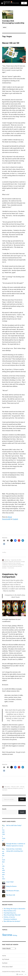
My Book (4, 963)
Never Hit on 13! (10, 43)
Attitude (11, 561)
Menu (4, 27)
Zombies (4, 567)
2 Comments (11, 567)
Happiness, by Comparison (9, 575)
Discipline (4, 563)
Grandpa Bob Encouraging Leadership (13, 22)
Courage (23, 561)
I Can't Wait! (10, 882)
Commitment (16, 561)
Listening (10, 564)
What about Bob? (7, 966)
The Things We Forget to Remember (14, 908)
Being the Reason (11, 886)
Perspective (21, 564)
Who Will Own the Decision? (12, 921)
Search (4, 809)
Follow (22, 799)
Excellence (10, 563)
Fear (14, 563)
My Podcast (5, 959)
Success (4, 566)
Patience (15, 564)
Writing (19, 566)
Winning (15, 566)
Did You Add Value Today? (14, 825)
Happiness (9, 788)
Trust (7, 566)
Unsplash (15, 519)
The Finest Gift (10, 895)
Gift (24, 3)
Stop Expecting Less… (10, 913)
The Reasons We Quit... (13, 890)
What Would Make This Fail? (12, 915)
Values (10, 566)
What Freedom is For (10, 910)
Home (4, 955)
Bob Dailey (7, 560)
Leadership (5, 564)
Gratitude (18, 563)
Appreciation (5, 561)
